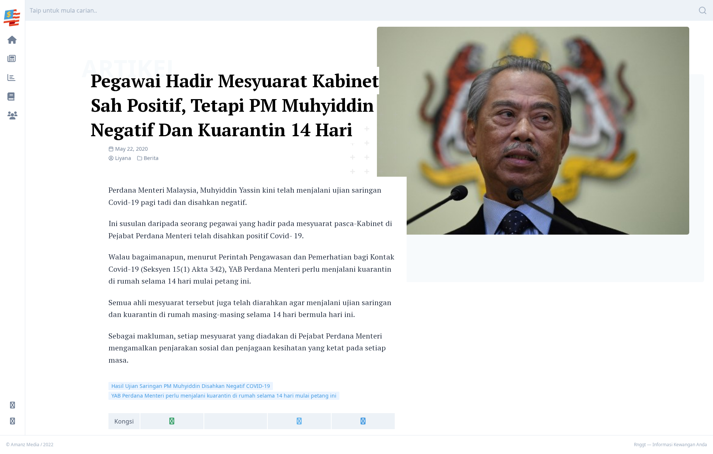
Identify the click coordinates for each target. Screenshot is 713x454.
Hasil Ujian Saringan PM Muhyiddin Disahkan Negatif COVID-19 (190, 385)
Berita (151, 157)
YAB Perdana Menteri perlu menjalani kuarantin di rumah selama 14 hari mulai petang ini (223, 395)
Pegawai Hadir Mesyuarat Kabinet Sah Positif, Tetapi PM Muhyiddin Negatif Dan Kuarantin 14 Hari (235, 105)
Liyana (123, 157)
